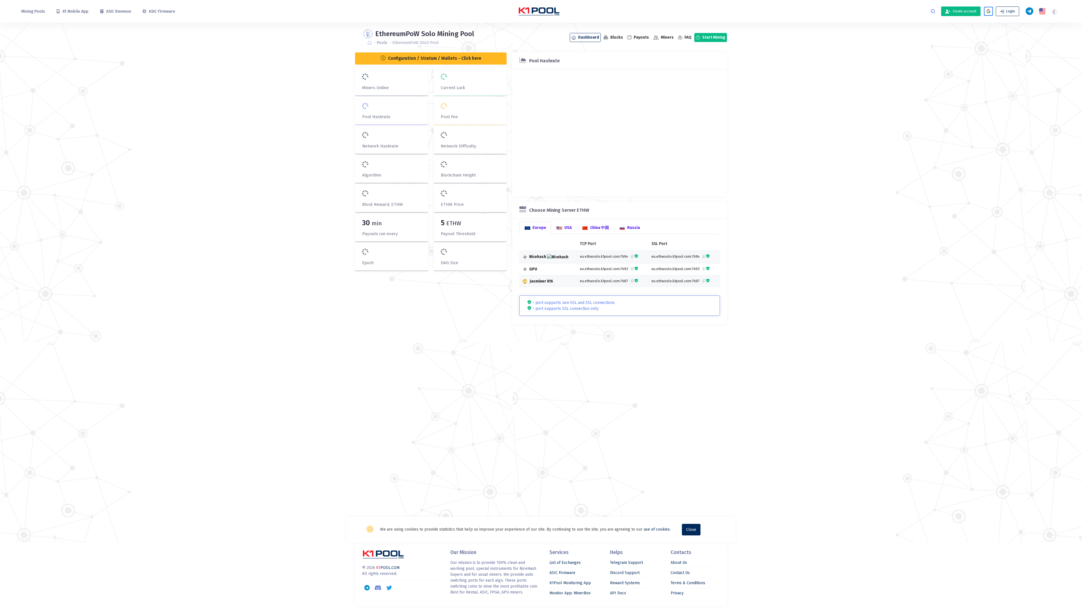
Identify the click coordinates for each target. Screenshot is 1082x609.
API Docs (618, 593)
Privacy (677, 593)
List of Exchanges (565, 562)
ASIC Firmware (562, 572)
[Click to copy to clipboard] (631, 256)
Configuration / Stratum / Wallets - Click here (434, 58)
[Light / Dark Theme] (1054, 11)
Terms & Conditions (688, 583)
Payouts (641, 37)
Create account (964, 11)
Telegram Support (626, 562)
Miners (667, 37)
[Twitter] (389, 588)
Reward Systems (625, 583)
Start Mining (713, 37)
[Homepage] (371, 42)
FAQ (687, 37)
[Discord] (378, 588)
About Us (679, 562)
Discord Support (625, 572)
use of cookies (657, 529)
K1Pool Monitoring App (570, 583)
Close (691, 529)
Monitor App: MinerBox (570, 593)
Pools (382, 42)
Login (1010, 11)
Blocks (616, 37)
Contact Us (680, 572)
